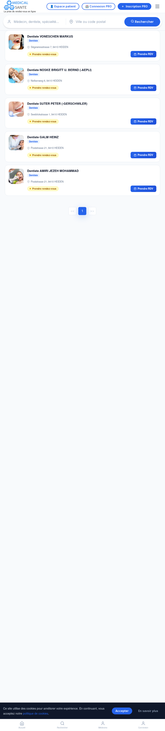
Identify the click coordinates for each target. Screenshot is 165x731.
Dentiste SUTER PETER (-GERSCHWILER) (57, 103)
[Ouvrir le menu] (158, 6)
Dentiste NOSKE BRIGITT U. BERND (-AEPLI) (59, 70)
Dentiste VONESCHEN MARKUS (50, 36)
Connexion (143, 727)
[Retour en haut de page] (157, 714)
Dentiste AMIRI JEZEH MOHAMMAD (53, 171)
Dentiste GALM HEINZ (43, 137)
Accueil (22, 727)
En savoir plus (148, 711)
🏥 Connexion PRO (98, 6)
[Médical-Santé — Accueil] (19, 6)
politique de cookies (35, 713)
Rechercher (144, 22)
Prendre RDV (145, 54)
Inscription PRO (137, 6)
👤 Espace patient (63, 6)
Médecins (102, 727)
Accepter (122, 711)
